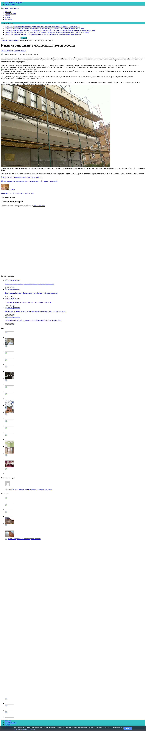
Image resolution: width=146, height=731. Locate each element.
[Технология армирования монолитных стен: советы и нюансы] (12, 298)
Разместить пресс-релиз (13, 3)
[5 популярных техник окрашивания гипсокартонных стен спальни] (12, 280)
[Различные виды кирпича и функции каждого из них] (9, 412)
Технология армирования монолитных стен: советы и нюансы (28, 302)
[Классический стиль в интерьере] (9, 509)
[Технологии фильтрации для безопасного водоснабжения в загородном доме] (12, 317)
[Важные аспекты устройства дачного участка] (9, 351)
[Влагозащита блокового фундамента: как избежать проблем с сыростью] (12, 289)
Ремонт (7, 17)
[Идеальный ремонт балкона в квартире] (9, 503)
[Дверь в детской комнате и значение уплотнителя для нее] (9, 453)
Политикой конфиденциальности (24, 729)
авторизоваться (39, 206)
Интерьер (8, 19)
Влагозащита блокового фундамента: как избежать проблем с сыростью (31, 293)
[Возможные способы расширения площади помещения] (9, 405)
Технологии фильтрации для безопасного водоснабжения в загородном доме (33, 320)
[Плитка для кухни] (9, 433)
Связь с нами (10, 4)
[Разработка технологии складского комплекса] (9, 358)
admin (11, 51)
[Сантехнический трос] (9, 371)
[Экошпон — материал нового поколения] (9, 460)
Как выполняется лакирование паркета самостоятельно (31, 489)
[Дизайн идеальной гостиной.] (9, 703)
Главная (8, 12)
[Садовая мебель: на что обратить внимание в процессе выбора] (9, 337)
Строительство (10, 14)
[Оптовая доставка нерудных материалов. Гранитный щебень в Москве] (9, 364)
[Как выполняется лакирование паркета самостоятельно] (9, 537)
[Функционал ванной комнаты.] (9, 399)
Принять (127, 728)
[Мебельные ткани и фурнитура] (9, 717)
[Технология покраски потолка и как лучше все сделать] (9, 446)
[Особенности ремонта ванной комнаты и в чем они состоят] (9, 378)
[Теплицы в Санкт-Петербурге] (9, 385)
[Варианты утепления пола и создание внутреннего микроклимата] (9, 344)
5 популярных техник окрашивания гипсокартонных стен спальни (29, 284)
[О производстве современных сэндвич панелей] (9, 710)
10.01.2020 (5, 51)
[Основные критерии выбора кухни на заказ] (9, 419)
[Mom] (7, 486)
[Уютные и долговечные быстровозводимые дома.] (9, 426)
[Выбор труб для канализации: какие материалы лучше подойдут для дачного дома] (12, 308)
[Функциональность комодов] (9, 530)
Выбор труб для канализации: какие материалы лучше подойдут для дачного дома (35, 311)
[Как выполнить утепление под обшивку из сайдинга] (9, 523)
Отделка (8, 16)
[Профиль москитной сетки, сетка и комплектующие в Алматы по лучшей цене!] (9, 516)
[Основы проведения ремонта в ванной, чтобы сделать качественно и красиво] (9, 467)
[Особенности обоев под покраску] (9, 473)
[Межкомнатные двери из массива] (9, 392)
